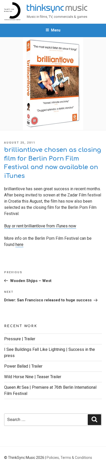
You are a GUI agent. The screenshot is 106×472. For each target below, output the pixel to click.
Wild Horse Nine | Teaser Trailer (32, 376)
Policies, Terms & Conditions (69, 458)
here (19, 244)
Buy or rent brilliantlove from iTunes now (40, 225)
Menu (55, 30)
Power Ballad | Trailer (23, 366)
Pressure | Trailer (19, 338)
